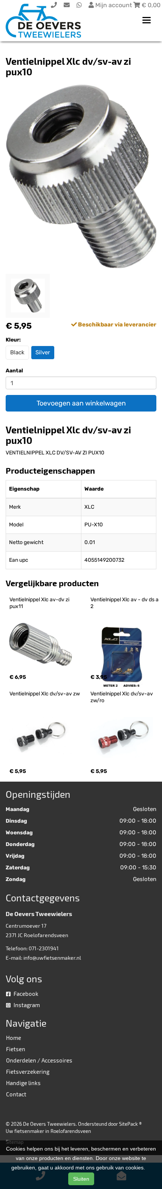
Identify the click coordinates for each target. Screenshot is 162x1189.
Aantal (14, 370)
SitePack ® (130, 1124)
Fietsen (15, 1049)
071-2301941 (44, 948)
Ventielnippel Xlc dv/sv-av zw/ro (122, 697)
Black (17, 352)
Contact (16, 1094)
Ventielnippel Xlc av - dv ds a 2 (125, 603)
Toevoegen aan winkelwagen (81, 403)
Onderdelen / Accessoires (39, 1060)
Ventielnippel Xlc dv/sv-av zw (44, 694)
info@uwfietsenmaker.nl (52, 957)
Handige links (23, 1082)
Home (13, 1037)
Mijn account (113, 5)
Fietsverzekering (27, 1071)
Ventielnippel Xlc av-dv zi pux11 (39, 603)
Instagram (26, 1005)
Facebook (25, 993)
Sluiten (81, 1179)
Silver (42, 352)
